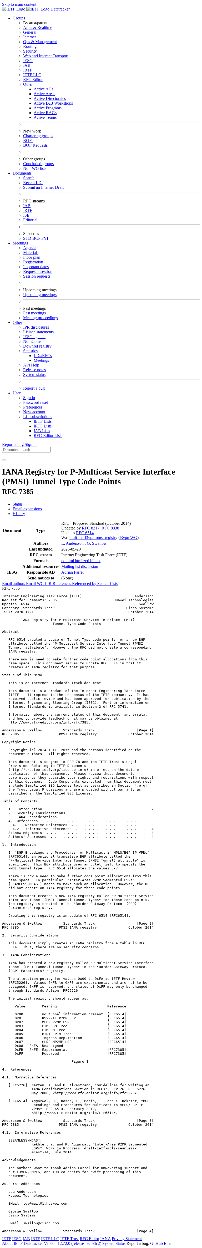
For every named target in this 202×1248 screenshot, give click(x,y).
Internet (29, 37)
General (29, 32)
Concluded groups (38, 163)
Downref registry (37, 346)
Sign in (29, 397)
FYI (44, 238)
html (71, 560)
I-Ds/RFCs (43, 355)
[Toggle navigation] (4, 460)
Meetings (41, 360)
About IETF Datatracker (22, 1243)
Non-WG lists (34, 168)
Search (28, 178)
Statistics (30, 351)
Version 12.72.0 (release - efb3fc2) (73, 1243)
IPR (49, 583)
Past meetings (34, 313)
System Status (113, 1243)
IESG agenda (34, 336)
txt (64, 560)
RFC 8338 (110, 528)
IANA (105, 1238)
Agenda (29, 248)
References (62, 583)
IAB (27, 65)
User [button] (17, 393)
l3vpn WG (128, 537)
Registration (33, 262)
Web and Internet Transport (45, 56)
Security (30, 51)
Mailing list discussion (79, 566)
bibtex (95, 560)
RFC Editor (33, 79)
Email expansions (27, 509)
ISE (26, 215)
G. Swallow (97, 543)
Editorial (30, 220)
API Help (31, 365)
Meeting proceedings (40, 317)
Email (169, 1243)
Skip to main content (19, 4)
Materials (30, 252)
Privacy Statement (127, 1238)
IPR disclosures (36, 327)
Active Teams (45, 117)
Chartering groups (38, 136)
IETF (6, 1238)
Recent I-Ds (33, 182)
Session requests (36, 276)
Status (18, 504)
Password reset (35, 402)
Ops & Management (40, 41)
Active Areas (44, 93)
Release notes (34, 370)
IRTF (27, 70)
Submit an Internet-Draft (43, 187)
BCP (36, 238)
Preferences (32, 407)
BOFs (28, 140)
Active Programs (48, 108)
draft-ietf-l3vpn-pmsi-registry (93, 537)
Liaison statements (38, 332)
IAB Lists (42, 431)
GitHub (156, 1243)
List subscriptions (37, 416)
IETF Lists (43, 421)
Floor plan (31, 257)
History (19, 513)
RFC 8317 (90, 528)
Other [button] (17, 322)
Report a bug (34, 388)
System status (34, 374)
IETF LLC (32, 75)
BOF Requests (35, 145)
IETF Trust (69, 1238)
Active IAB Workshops (53, 103)
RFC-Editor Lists (48, 435)
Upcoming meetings (40, 294)
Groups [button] (19, 18)
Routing (30, 46)
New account (34, 412)
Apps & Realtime (37, 27)
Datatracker (59, 9)
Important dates (36, 266)
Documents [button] (22, 173)
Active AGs (43, 89)
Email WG (35, 583)
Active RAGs (45, 112)
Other (28, 84)
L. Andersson (72, 543)
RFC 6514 (85, 533)
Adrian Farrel (72, 572)
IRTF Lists (43, 426)
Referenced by (84, 583)
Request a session (37, 271)
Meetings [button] (20, 243)
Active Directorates (50, 98)
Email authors (14, 583)
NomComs (32, 341)
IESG (28, 60)
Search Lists (107, 583)
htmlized (82, 560)
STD (27, 238)
